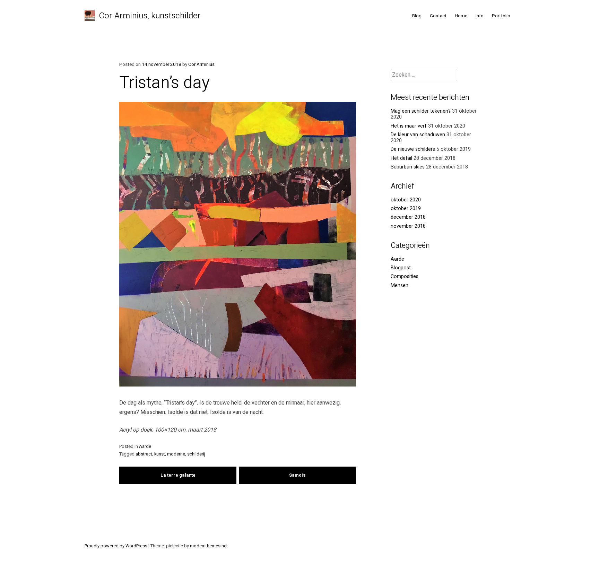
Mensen (399, 285)
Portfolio (501, 15)
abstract (144, 454)
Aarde (145, 446)
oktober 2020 (406, 199)
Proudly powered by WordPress (116, 546)
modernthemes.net (209, 546)
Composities (404, 276)
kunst (159, 454)
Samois (297, 475)
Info (480, 15)
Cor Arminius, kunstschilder (150, 16)
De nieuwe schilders (413, 149)
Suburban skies (408, 167)
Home (461, 15)
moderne (176, 454)
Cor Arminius (201, 64)
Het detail (401, 158)
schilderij (196, 454)
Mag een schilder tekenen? (421, 111)
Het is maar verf (409, 126)
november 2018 (408, 226)
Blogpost (401, 267)
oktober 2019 (406, 208)
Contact (438, 15)
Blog (417, 15)
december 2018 (408, 217)
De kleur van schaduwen (418, 134)
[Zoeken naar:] (424, 75)
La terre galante (178, 475)
